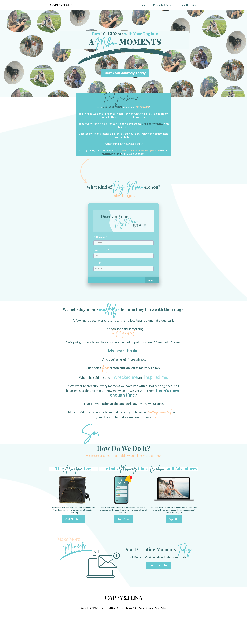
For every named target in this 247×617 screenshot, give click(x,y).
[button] (152, 280)
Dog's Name (101, 249)
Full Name (100, 237)
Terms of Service (146, 608)
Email (97, 262)
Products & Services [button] (164, 5)
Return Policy (160, 608)
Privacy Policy (132, 608)
